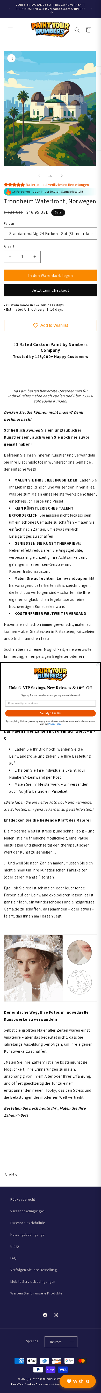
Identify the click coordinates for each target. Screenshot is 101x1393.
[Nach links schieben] (39, 175)
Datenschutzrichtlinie (27, 1222)
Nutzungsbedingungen (28, 1234)
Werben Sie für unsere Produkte (36, 1293)
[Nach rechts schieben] (62, 175)
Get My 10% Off (50, 713)
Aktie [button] (13, 1174)
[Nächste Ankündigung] (91, 8)
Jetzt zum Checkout (50, 290)
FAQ (13, 1258)
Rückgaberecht (22, 1199)
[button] (10, 30)
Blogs (14, 1246)
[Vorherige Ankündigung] (9, 8)
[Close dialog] (98, 665)
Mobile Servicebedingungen (32, 1281)
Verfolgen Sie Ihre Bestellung (33, 1269)
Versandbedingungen (27, 1211)
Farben (9, 223)
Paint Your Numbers (41, 1379)
